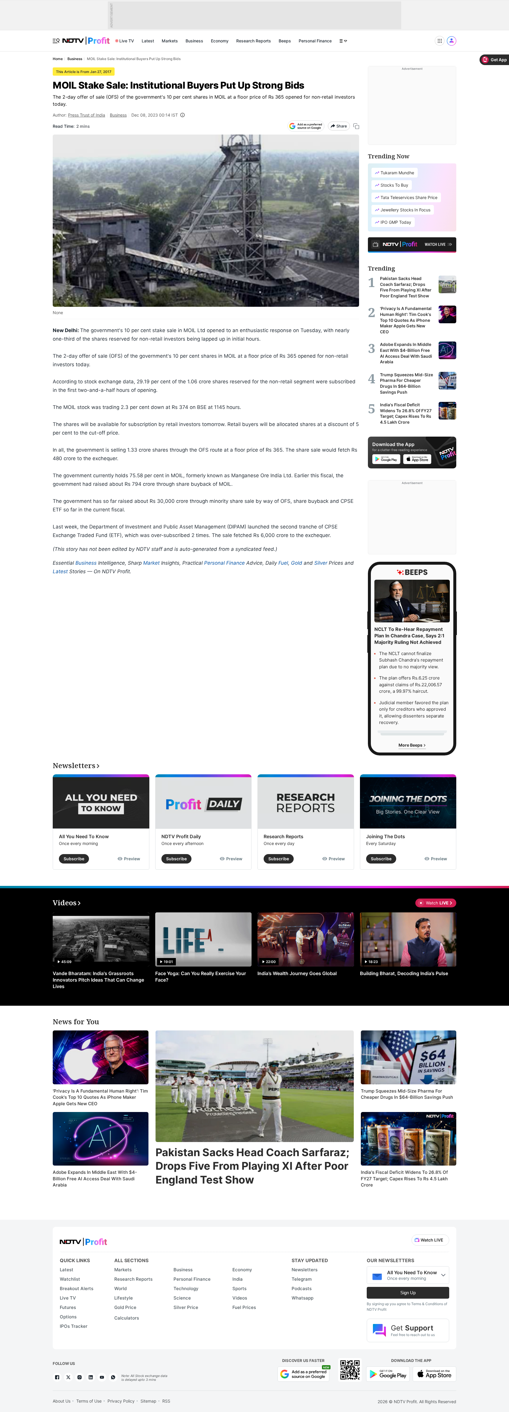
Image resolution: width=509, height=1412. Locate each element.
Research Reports (253, 40)
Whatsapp (302, 1298)
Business (194, 40)
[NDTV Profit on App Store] (434, 1373)
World (120, 1288)
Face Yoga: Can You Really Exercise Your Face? (200, 976)
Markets (170, 40)
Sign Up (408, 1292)
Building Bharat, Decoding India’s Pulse (404, 973)
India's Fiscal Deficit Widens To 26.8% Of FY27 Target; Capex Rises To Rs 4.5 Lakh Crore (404, 1178)
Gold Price (125, 1307)
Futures (68, 1307)
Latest (148, 40)
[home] (86, 37)
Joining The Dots (385, 836)
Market (151, 563)
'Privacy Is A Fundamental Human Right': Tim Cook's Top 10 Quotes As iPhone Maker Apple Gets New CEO (100, 1097)
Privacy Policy (121, 1400)
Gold (296, 563)
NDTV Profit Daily (181, 836)
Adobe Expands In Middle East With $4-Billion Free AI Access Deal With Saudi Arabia (95, 1178)
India (237, 1279)
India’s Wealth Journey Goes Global (297, 973)
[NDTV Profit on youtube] (101, 1377)
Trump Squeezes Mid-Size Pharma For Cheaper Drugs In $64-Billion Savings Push (407, 1094)
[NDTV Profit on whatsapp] (113, 1377)
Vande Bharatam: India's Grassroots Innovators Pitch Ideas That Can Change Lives (98, 979)
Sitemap (148, 1400)
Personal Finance (315, 40)
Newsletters (305, 1269)
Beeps (285, 40)
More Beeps (411, 745)
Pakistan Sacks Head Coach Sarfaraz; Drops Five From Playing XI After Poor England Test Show (252, 1166)
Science (182, 1298)
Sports (239, 1288)
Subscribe (74, 858)
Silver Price (185, 1307)
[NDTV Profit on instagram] (79, 1377)
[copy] (356, 126)
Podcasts (302, 1288)
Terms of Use (89, 1400)
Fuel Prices (244, 1307)
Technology (186, 1288)
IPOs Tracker (73, 1326)
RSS (166, 1400)
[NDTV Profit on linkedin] (90, 1377)
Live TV (126, 40)
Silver (320, 563)
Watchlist (70, 1279)
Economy (220, 40)
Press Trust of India (86, 114)
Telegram (302, 1279)
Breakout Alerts (76, 1288)
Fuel (283, 563)
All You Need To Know (84, 836)
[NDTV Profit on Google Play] (388, 1373)
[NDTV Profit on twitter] (68, 1377)
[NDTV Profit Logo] (83, 1240)
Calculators (126, 1318)
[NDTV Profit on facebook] (57, 1377)
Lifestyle (123, 1298)
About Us (61, 1400)
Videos (239, 1298)
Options (68, 1317)
